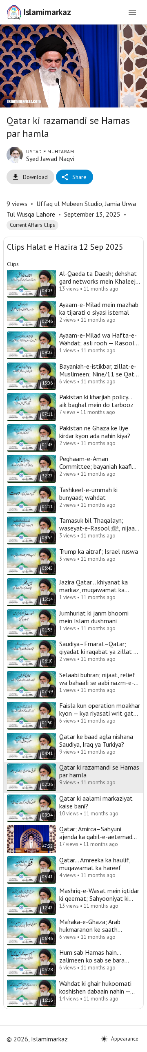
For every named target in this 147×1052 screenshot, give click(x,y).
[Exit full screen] (135, 1042)
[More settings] (116, 1042)
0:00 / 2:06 (61, 1042)
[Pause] (74, 526)
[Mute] (31, 1042)
